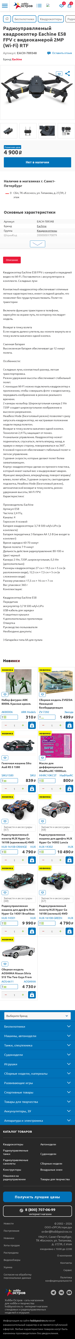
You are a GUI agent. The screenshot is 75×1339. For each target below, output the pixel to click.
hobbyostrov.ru (39, 1320)
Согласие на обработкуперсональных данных (17, 1276)
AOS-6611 (8, 981)
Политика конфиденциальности (58, 1279)
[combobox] (37, 1016)
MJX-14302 (46, 846)
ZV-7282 (44, 711)
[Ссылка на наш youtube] (69, 1292)
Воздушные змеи (51, 1169)
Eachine (42, 226)
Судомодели (13, 1054)
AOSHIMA (30, 981)
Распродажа (11, 1252)
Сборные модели (51, 1163)
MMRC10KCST (48, 775)
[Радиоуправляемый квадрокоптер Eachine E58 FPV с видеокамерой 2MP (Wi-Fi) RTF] (8, 130)
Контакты (66, 1262)
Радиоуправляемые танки (15, 1152)
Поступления (11, 1230)
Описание (12, 259)
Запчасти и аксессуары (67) (18, 828)
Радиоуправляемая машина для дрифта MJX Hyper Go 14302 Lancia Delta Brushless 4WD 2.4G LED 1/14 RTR (55, 842)
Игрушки (10, 1064)
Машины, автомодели (20, 1036)
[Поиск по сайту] (48, 5)
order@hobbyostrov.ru (57, 1231)
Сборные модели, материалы (26, 1073)
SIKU (33, 775)
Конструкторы (12, 1169)
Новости (9, 1223)
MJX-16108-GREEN (50, 917)
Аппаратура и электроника (23, 1120)
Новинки (11, 660)
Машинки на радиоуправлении (14, 1177)
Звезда (68, 711)
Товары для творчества (21, 1101)
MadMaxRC (66, 775)
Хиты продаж (12, 1245)
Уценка (8, 1267)
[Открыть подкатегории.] (66, 1026)
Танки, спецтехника (18, 1045)
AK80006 (7, 711)
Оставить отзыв (62, 53)
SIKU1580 (7, 775)
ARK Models (28, 711)
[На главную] (23, 5)
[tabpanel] (37, 89)
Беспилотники (14, 1026)
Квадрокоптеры (47, 230)
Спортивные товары (18, 1092)
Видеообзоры (12, 1259)
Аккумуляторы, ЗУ (17, 1111)
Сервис (67, 1270)
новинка (7, 669)
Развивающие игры (18, 1083)
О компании (64, 1255)
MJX (33, 846)
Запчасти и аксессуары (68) (55, 828)
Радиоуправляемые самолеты (15, 1161)
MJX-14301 (8, 917)
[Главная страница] (7, 18)
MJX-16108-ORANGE (14, 846)
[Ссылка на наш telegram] (53, 1292)
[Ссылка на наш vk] (61, 1292)
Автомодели (48, 1144)
